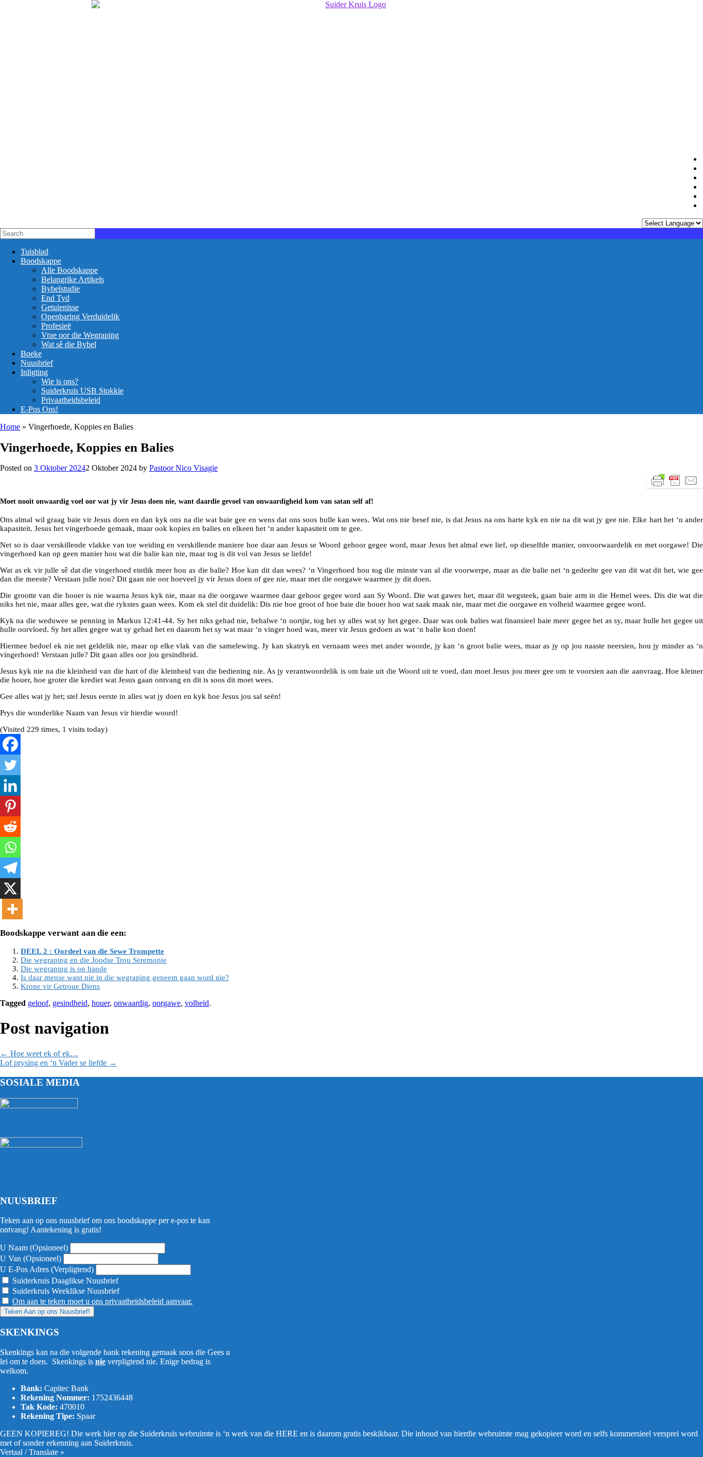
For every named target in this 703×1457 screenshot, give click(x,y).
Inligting (34, 372)
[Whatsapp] (10, 847)
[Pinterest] (10, 806)
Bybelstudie (60, 288)
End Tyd (55, 298)
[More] (12, 909)
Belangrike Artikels (72, 279)
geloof (38, 1003)
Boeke (31, 353)
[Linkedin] (10, 785)
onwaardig (131, 1003)
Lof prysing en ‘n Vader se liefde (58, 1062)
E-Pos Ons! (39, 409)
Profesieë (56, 325)
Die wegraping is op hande (64, 969)
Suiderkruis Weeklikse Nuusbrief (64, 1291)
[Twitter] (10, 765)
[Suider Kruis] (351, 73)
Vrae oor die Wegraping (80, 335)
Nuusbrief (37, 362)
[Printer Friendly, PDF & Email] (674, 480)
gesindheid (69, 1003)
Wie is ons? (59, 381)
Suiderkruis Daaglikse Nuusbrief (64, 1280)
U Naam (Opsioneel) (34, 1247)
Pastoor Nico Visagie (183, 468)
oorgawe (166, 1003)
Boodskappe (41, 260)
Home (10, 426)
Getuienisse (60, 307)
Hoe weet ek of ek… (39, 1053)
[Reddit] (10, 826)
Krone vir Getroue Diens (60, 986)
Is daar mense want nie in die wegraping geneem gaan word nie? (125, 977)
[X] (10, 888)
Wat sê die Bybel (68, 344)
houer (101, 1003)
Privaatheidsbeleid (70, 400)
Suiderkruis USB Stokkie (82, 390)
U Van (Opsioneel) (30, 1258)
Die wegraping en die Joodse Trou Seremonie (94, 960)
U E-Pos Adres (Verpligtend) (47, 1269)
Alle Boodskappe (69, 270)
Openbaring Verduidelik (80, 316)
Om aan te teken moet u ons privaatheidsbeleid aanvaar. (102, 1301)
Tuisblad (34, 251)
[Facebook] (10, 744)
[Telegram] (10, 868)
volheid (197, 1003)
